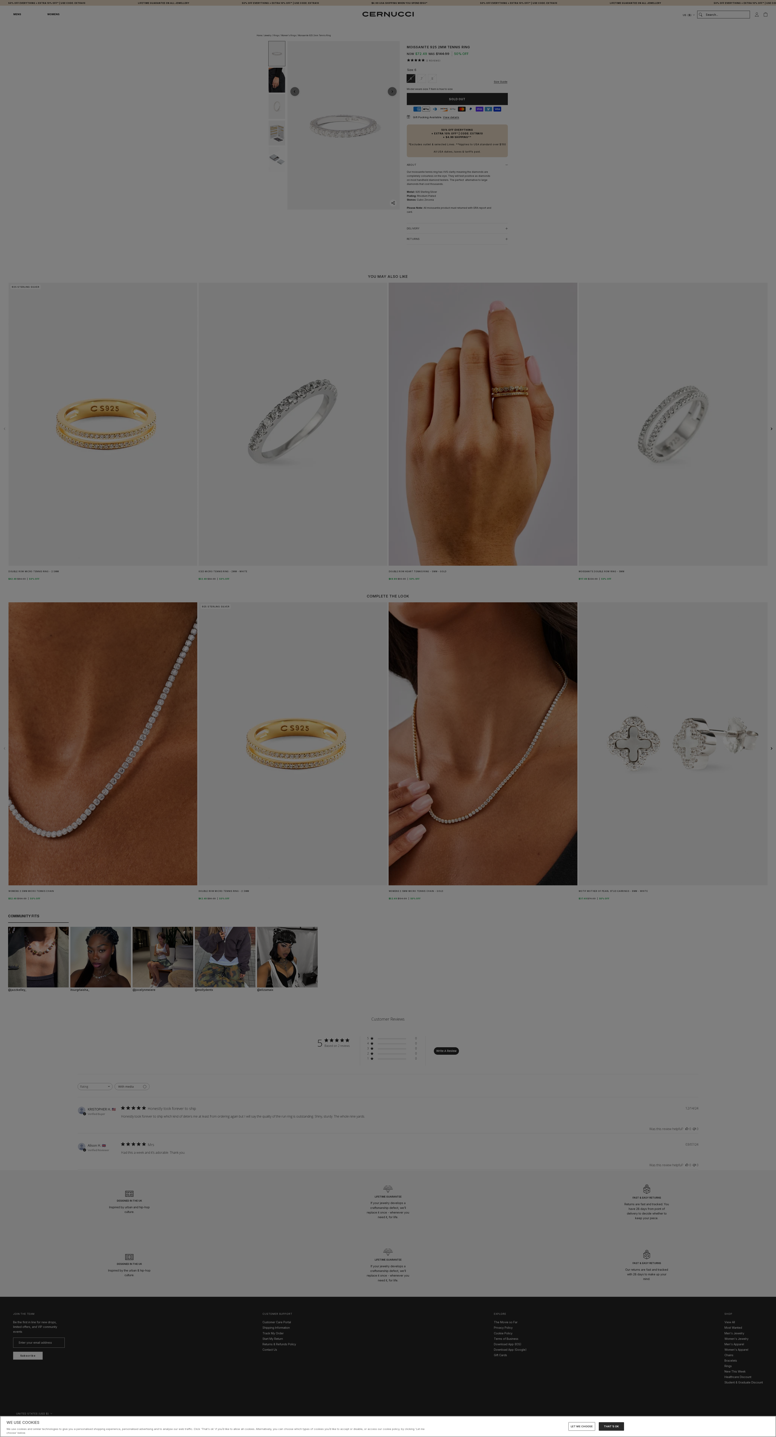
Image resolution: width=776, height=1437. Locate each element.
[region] (388, 1426)
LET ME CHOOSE (582, 1426)
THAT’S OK (611, 1426)
